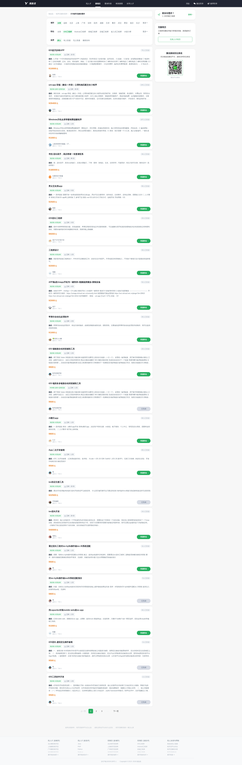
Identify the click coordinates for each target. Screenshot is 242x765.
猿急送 (32, 3)
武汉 (120, 23)
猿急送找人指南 (172, 744)
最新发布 (86, 40)
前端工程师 (92, 32)
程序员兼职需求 (61, 14)
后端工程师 (104, 32)
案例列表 (108, 4)
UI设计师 (127, 32)
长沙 (138, 23)
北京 (71, 23)
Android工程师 (80, 32)
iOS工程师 (68, 32)
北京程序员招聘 (113, 744)
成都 (101, 23)
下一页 (116, 711)
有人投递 (67, 40)
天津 (107, 23)
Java (79, 744)
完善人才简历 (175, 39)
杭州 (95, 23)
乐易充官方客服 (57, 176)
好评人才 (130, 4)
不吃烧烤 (55, 501)
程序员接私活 (171, 752)
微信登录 (199, 4)
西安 (126, 23)
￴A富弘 (54, 536)
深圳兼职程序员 (53, 752)
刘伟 (53, 75)
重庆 (113, 23)
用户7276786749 (58, 240)
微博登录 (213, 4)
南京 (132, 23)
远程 (65, 23)
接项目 (98, 4)
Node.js (80, 752)
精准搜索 (119, 4)
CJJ (53, 440)
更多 (144, 23)
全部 (59, 23)
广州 (83, 23)
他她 (53, 272)
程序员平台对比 (172, 746)
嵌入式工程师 (116, 32)
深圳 (89, 23)
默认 (59, 40)
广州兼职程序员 (53, 749)
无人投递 (76, 40)
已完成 (143, 409)
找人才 (88, 4)
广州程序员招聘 (113, 749)
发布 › (190, 14)
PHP (79, 746)
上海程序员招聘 (113, 746)
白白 (53, 109)
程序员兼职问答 (172, 749)
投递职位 (143, 76)
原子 (53, 307)
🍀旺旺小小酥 (57, 339)
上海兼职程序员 (53, 746)
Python (80, 749)
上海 (77, 23)
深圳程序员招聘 (113, 752)
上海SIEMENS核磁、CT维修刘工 (61, 144)
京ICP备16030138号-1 (108, 761)
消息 (188, 4)
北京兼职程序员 (53, 744)
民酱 (53, 632)
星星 (53, 208)
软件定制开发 (57, 373)
